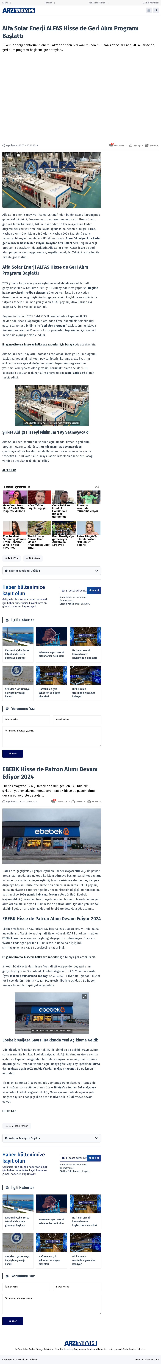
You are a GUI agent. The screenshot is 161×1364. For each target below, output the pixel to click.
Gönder (12, 753)
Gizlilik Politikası (151, 3)
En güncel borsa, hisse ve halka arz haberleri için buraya (38, 344)
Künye (5, 3)
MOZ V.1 (155, 1359)
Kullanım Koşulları (97, 3)
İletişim (48, 3)
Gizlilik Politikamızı (70, 603)
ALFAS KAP (9, 470)
